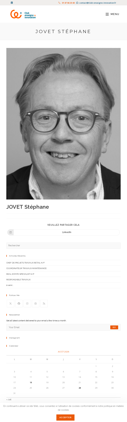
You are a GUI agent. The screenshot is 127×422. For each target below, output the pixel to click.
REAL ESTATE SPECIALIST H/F (20, 274)
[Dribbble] (35, 303)
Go (114, 327)
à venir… (9, 285)
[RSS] (44, 303)
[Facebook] (19, 303)
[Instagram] (27, 303)
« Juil (8, 399)
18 (31, 382)
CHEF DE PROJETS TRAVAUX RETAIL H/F (25, 263)
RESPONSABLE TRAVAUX (18, 279)
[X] (10, 303)
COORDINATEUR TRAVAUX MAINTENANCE (26, 268)
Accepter (65, 417)
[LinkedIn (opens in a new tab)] (12, 2)
